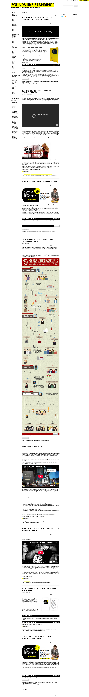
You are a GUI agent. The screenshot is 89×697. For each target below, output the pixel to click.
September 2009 (15, 131)
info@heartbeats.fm (61, 693)
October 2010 (14, 116)
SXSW (13, 63)
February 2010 (14, 125)
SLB (46, 231)
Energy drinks (14, 82)
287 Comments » (35, 522)
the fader (28, 581)
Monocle (31, 81)
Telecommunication (15, 94)
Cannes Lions (28, 521)
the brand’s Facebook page (51, 566)
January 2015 (14, 102)
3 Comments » (41, 684)
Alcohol (13, 72)
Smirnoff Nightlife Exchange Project (45, 174)
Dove (13, 30)
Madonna (28, 174)
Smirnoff (13, 61)
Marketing (14, 86)
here (50, 41)
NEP (38, 174)
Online (13, 88)
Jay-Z (33, 521)
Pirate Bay (14, 56)
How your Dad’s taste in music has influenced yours (37, 240)
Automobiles (14, 76)
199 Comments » (45, 83)
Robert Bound (42, 81)
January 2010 (14, 126)
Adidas (13, 16)
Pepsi (13, 55)
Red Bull (13, 58)
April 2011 (14, 108)
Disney (13, 29)
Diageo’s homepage (36, 169)
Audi (12, 19)
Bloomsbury (26, 629)
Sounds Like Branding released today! (39, 181)
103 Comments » (41, 630)
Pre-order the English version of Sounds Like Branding (37, 637)
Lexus (13, 43)
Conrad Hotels (14, 25)
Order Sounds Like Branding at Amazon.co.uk (41, 65)
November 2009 (15, 128)
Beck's (13, 20)
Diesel (13, 28)
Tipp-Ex (13, 67)
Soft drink (13, 93)
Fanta (13, 31)
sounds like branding (49, 81)
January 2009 (14, 138)
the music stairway (52, 629)
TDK (12, 66)
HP (12, 38)
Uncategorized (15, 98)
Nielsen (13, 50)
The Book (38, 624)
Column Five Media (30, 435)
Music (13, 87)
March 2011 (14, 110)
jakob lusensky (27, 81)
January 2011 (14, 112)
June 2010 (14, 120)
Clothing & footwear (15, 79)
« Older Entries (56, 15)
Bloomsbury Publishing (28, 231)
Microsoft (36, 521)
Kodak (13, 41)
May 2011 (13, 107)
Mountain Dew (14, 47)
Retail (13, 92)
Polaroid (13, 57)
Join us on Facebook (63, 16)
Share (51, 23)
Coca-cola (14, 24)
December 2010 (15, 113)
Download (56, 226)
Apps (13, 74)
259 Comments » (45, 440)
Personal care (14, 89)
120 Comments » (41, 232)
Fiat (12, 33)
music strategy (48, 682)
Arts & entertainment (16, 75)
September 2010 (15, 117)
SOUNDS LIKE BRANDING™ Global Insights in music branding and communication (32, 6)
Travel (13, 96)
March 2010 (14, 123)
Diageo (25, 174)
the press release (50, 137)
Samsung (13, 60)
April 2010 (14, 122)
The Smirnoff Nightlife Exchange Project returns (37, 91)
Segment (13, 71)
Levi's (13, 42)
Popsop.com (29, 576)
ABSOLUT (14, 14)
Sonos (39, 252)
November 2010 (15, 115)
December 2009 (15, 127)
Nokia (13, 52)
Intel (12, 40)
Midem (13, 46)
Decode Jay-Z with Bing (32, 447)
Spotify (13, 62)
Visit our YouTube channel (64, 16)
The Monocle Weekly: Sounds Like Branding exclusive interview (37, 19)
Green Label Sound (15, 34)
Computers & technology (14, 81)
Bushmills (14, 21)
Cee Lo (25, 581)
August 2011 (14, 103)
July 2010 (13, 118)
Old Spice (13, 53)
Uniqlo (13, 68)
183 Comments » (48, 582)
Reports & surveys (15, 91)
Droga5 (34, 453)
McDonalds (14, 45)
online (38, 41)
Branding (13, 77)
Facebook (30, 169)
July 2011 (13, 105)
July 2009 (13, 133)
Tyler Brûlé (27, 82)
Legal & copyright (15, 84)
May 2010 (13, 121)
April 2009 (14, 136)
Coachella (14, 23)
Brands (13, 12)
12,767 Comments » (54, 175)
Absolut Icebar (14, 15)
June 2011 (14, 106)
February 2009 (14, 137)
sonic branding (54, 682)
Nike (12, 51)
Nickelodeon (14, 48)
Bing (49, 453)
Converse (13, 26)
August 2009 (14, 132)
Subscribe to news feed (65, 16)
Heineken (13, 37)
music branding (36, 81)
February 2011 (14, 111)
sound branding (25, 683)
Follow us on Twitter (62, 16)
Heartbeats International (73, 0)
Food (13, 83)
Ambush (13, 18)
